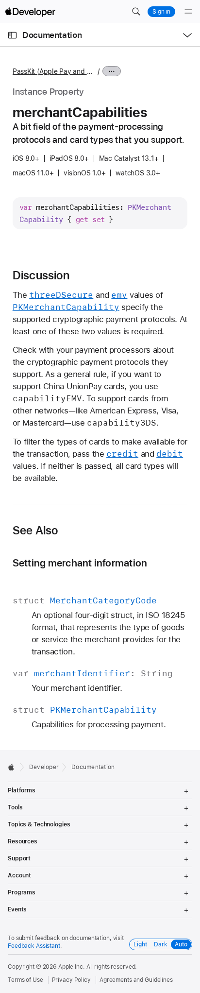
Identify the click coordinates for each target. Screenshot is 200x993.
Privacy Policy (71, 979)
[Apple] (14, 767)
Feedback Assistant (34, 945)
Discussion (41, 275)
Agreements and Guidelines (136, 979)
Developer (44, 767)
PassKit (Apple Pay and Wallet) (54, 71)
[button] (136, 11)
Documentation (52, 35)
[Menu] (188, 11)
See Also (35, 530)
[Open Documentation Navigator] (12, 35)
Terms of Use (25, 979)
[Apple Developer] (30, 11)
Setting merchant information (80, 563)
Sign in (161, 11)
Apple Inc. (71, 966)
